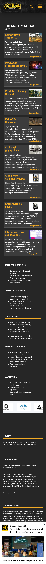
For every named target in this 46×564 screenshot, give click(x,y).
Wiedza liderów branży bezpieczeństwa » (23, 560)
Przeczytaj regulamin (10, 493)
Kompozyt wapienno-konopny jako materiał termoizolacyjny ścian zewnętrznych (20, 324)
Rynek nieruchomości (17, 278)
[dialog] (23, 543)
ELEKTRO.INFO (11, 377)
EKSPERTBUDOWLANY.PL (15, 291)
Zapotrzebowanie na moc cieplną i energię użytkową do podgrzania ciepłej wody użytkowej (21, 359)
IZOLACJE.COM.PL (13, 316)
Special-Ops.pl (12, 6)
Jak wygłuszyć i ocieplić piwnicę (21, 276)
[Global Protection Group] (36, 407)
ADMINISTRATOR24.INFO (15, 265)
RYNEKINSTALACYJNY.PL (15, 347)
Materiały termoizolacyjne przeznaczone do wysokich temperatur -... (19, 331)
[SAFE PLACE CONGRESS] (18, 407)
